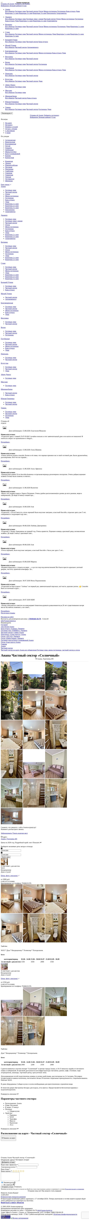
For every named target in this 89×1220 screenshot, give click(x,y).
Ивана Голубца (10, 152)
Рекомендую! (9, 1182)
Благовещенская (7, 303)
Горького (8, 148)
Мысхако (4, 382)
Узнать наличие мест (20, 833)
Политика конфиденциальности (65, 1214)
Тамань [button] (8, 107)
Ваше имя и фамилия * (9, 1165)
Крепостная (9, 158)
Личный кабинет (15, 6)
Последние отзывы (8, 613)
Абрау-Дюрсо (6, 374)
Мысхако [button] (8, 90)
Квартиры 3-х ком (39, 13)
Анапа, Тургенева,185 (45, 659)
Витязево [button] (8, 24)
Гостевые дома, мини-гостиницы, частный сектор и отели (58, 650)
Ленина (8, 163)
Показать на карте (9, 1138)
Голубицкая (5, 339)
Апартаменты (61, 13)
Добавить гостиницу (22, 4)
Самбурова (9, 171)
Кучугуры (4, 363)
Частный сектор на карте (10, 650)
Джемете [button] (8, 17)
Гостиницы (61, 11)
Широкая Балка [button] (11, 96)
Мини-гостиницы (50, 11)
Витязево (4, 242)
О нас (24, 6)
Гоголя (7, 146)
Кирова (8, 156)
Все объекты (10, 11)
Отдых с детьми (11, 129)
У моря (7, 133)
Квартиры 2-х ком (25, 13)
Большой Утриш (7, 282)
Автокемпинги (32, 47)
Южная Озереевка (7, 399)
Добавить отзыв (8, 1162)
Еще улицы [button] (5, 184)
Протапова (9, 169)
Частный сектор (32, 11)
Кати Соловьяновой (12, 154)
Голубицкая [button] (9, 68)
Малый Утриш (6, 294)
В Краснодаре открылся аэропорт (13, 1197)
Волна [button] (7, 62)
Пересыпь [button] (9, 74)
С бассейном (10, 131)
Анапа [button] (7, 9)
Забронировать (6, 833)
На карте (8, 123)
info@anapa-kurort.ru (8, 621)
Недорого (8, 125)
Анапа (3, 186)
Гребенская (9, 150)
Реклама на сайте (7, 617)
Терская (8, 177)
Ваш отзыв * (5, 1169)
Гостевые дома (20, 11)
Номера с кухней (11, 127)
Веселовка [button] (9, 57)
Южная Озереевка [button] (12, 102)
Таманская (9, 175)
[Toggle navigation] (2, 2)
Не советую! (8, 1185)
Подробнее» (5, 442)
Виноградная (10, 142)
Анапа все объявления (28, 650)
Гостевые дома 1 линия (34, 19)
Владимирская (10, 144)
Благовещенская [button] (11, 51)
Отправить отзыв (7, 1187)
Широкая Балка (6, 389)
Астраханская (10, 140)
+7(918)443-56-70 (34, 619)
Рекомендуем (6, 113)
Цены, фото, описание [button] (9, 876)
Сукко (3, 263)
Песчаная (8, 167)
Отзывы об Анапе (7, 4)
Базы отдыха (70, 11)
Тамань (3, 408)
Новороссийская (11, 165)
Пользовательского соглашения (74, 1189)
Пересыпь (4, 354)
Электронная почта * (8, 1167)
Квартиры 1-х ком (12, 13)
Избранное (5, 6)
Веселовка (5, 318)
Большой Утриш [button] (11, 40)
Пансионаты (51, 13)
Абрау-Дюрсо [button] (10, 85)
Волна (3, 327)
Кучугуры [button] (9, 79)
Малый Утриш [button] (10, 45)
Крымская (9, 161)
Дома (78, 11)
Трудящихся (9, 179)
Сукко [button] (7, 32)
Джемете (4, 215)
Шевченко (9, 181)
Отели (41, 11)
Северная (8, 173)
